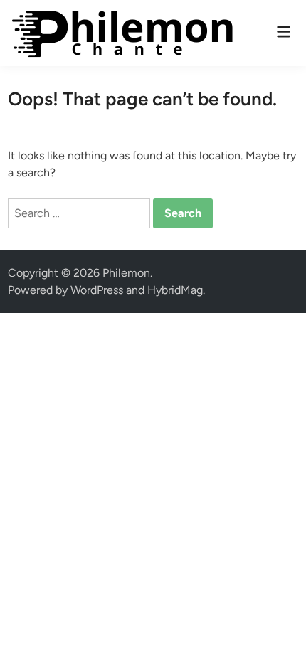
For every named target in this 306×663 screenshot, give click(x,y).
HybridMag (175, 290)
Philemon (126, 273)
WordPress (96, 290)
